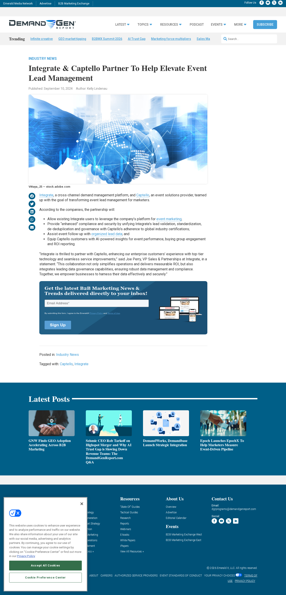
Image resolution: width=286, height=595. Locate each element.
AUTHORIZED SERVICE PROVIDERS (136, 575)
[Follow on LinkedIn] (280, 2)
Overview (171, 507)
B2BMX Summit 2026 (107, 39)
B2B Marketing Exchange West (184, 534)
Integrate (46, 195)
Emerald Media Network (18, 3)
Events (217, 24)
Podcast (197, 24)
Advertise (45, 3)
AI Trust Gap (136, 39)
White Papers (127, 540)
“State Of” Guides (130, 507)
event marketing (168, 219)
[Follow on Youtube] (268, 2)
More (238, 24)
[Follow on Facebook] (261, 2)
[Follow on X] (274, 2)
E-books (124, 534)
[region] (45, 544)
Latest (120, 24)
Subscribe (265, 24)
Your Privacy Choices (219, 575)
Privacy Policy (26, 556)
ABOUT (93, 575)
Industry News (43, 58)
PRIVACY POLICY (245, 581)
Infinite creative (41, 39)
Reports (124, 523)
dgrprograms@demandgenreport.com (234, 509)
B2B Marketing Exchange (73, 3)
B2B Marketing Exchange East (183, 540)
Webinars (125, 529)
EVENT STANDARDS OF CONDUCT (181, 575)
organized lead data (106, 234)
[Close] (82, 504)
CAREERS (106, 575)
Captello (142, 195)
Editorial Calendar (176, 518)
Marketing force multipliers (171, 39)
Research (125, 518)
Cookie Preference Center (45, 577)
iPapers (124, 546)
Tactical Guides (129, 512)
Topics (143, 24)
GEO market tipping (72, 39)
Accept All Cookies (45, 565)
